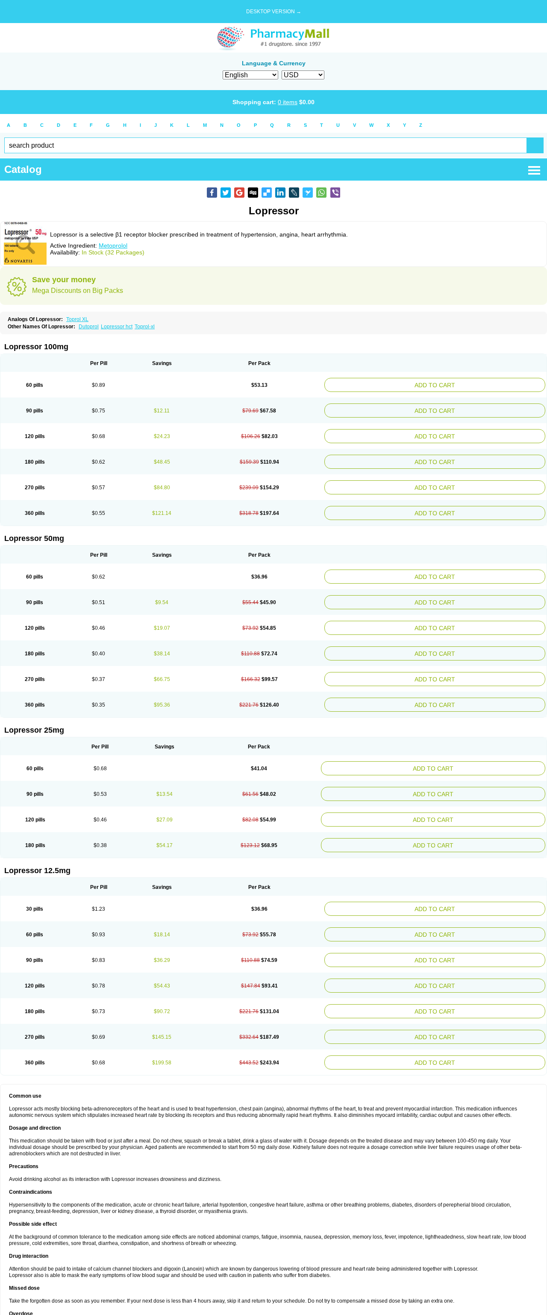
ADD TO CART (473, 384)
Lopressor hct (116, 327)
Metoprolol (113, 245)
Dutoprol (89, 327)
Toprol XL (77, 319)
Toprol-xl (145, 327)
